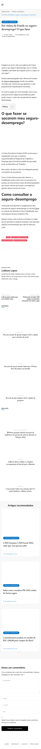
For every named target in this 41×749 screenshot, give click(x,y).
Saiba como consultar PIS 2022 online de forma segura (20, 591)
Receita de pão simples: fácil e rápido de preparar (20, 399)
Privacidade (34, 744)
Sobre (7, 744)
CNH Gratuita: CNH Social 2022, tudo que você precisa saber (18, 544)
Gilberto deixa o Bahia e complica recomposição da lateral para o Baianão (20, 463)
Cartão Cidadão (7, 240)
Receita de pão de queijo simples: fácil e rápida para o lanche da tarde (20, 335)
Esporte (20, 459)
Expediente (15, 744)
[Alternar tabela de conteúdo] (11, 106)
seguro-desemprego (11, 81)
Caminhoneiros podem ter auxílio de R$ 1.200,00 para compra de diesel (19, 639)
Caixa (37, 208)
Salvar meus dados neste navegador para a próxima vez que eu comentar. (19, 721)
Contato (24, 744)
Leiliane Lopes (8, 34)
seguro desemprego (20, 240)
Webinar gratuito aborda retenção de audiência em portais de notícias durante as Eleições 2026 (20, 434)
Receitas (20, 332)
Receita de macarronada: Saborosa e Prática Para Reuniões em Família (20, 367)
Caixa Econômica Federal (20, 237)
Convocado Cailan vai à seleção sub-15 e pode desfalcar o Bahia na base (20, 490)
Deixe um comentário (8, 36)
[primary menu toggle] (2, 4)
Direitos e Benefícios (9, 21)
